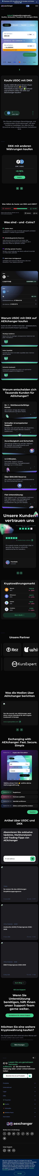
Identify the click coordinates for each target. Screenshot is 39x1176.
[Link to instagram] (9, 1133)
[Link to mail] (13, 1150)
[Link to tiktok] (22, 1133)
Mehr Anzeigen (19, 1045)
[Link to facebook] (18, 1133)
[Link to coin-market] (32, 1133)
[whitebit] (23, 649)
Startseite (2, 9)
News (5, 886)
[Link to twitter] (4, 1133)
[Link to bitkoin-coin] (4, 1138)
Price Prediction (8, 924)
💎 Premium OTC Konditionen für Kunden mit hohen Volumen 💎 (18, 1)
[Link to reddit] (27, 1133)
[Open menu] (36, 5)
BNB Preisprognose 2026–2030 (15, 965)
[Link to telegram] (13, 1133)
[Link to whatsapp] (4, 1150)
